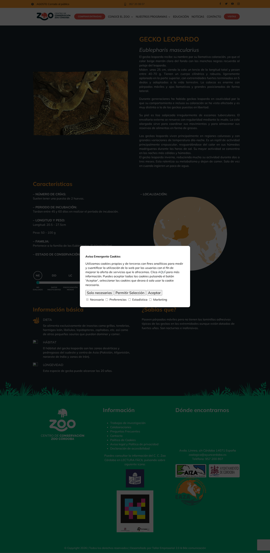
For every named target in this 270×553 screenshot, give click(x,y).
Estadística (139, 299)
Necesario (97, 299)
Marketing (160, 299)
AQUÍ (161, 272)
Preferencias (118, 299)
